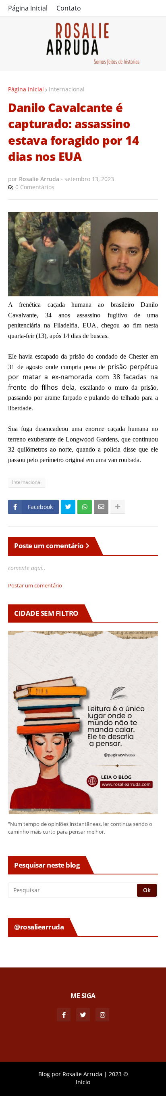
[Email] (101, 507)
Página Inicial (28, 8)
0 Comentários (34, 187)
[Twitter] (68, 507)
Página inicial (26, 89)
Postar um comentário (35, 585)
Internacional (67, 89)
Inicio (83, 1082)
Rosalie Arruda (82, 1074)
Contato (68, 8)
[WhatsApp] (84, 507)
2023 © (118, 1074)
